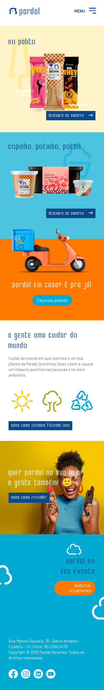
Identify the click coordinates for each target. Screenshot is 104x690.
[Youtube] (50, 676)
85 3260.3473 (56, 646)
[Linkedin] (38, 676)
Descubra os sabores (67, 115)
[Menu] (92, 10)
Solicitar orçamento (80, 588)
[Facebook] (13, 676)
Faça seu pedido (52, 300)
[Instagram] (25, 676)
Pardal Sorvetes (25, 11)
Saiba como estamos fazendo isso (40, 425)
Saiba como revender (29, 497)
